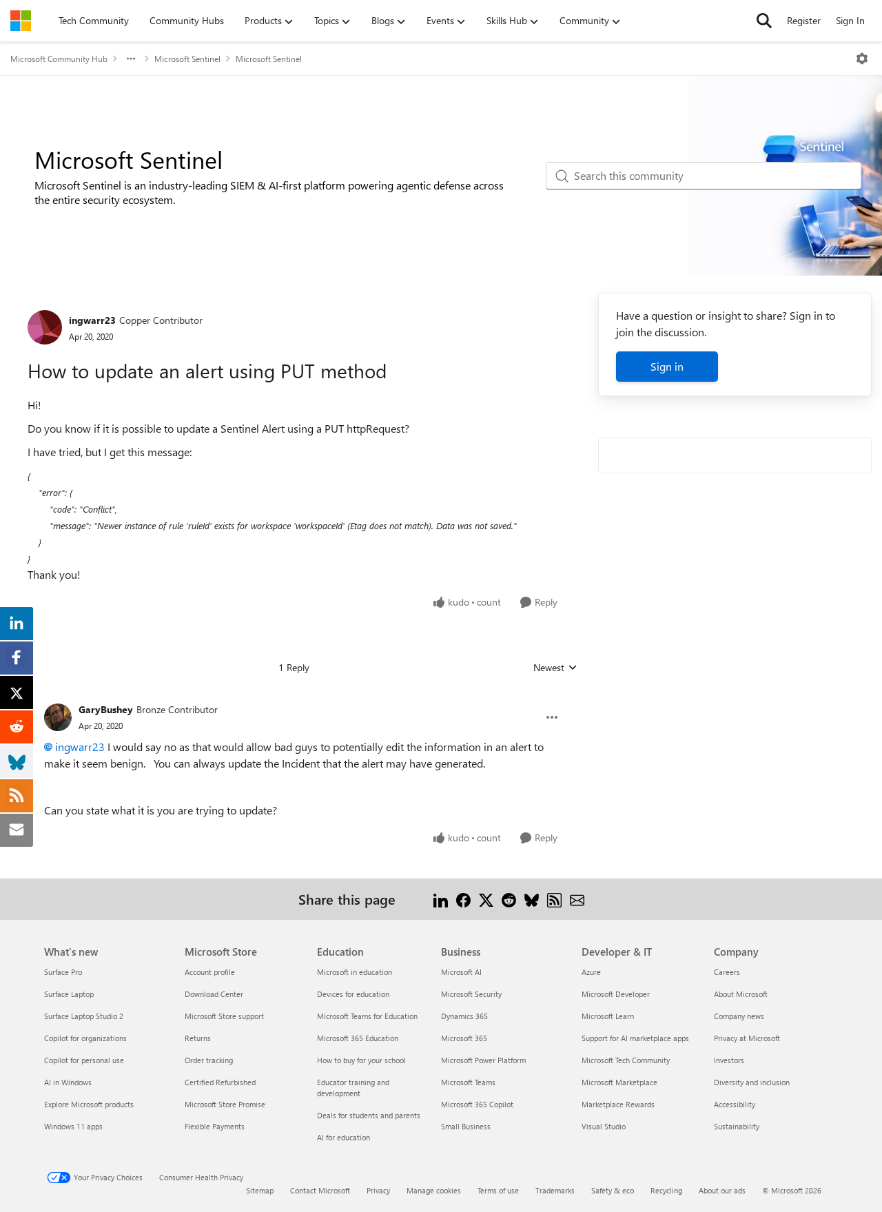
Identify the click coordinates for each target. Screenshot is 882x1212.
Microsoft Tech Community (626, 1060)
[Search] (764, 20)
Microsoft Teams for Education (367, 1016)
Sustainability (736, 1126)
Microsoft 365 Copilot (477, 1104)
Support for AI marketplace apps (635, 1038)
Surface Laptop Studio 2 (83, 1016)
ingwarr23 (92, 320)
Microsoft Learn (608, 1016)
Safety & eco (612, 1190)
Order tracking (209, 1060)
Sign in (667, 366)
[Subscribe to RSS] (554, 899)
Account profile (210, 972)
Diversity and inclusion (752, 1082)
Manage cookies (434, 1190)
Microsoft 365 (464, 1038)
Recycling (666, 1190)
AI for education (343, 1137)
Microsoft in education (354, 972)
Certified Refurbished (220, 1082)
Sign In (850, 20)
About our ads (722, 1190)
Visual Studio (604, 1126)
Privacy (378, 1190)
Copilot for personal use (84, 1060)
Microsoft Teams (468, 1082)
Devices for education (353, 994)
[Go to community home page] (20, 20)
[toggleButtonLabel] (862, 58)
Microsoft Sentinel (187, 58)
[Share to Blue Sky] (531, 899)
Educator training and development (353, 1087)
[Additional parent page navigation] (131, 58)
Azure (591, 972)
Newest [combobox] (555, 668)
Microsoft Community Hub (58, 58)
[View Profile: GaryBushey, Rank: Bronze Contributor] (58, 717)
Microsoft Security (471, 994)
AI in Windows (68, 1082)
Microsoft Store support (224, 1016)
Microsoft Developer (616, 994)
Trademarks (555, 1190)
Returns (198, 1038)
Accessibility (734, 1104)
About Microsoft (741, 994)
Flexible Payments (215, 1126)
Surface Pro (63, 972)
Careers (727, 972)
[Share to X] (486, 899)
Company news (739, 1016)
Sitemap (260, 1190)
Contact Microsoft (320, 1190)
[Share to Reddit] (509, 899)
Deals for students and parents (368, 1115)
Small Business (466, 1126)
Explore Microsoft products (89, 1104)
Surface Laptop (69, 994)
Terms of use (498, 1190)
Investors (729, 1060)
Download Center (214, 994)
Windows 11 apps (73, 1126)
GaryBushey (106, 709)
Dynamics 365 (464, 1016)
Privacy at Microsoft (747, 1038)
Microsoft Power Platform (483, 1060)
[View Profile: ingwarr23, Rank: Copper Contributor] (45, 327)
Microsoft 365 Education (357, 1038)
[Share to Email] (577, 899)
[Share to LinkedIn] (440, 899)
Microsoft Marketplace (619, 1082)
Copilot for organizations (85, 1038)
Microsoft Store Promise (225, 1104)
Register (804, 20)
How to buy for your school (361, 1060)
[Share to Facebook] (463, 899)
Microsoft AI (461, 972)
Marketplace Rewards (618, 1104)
